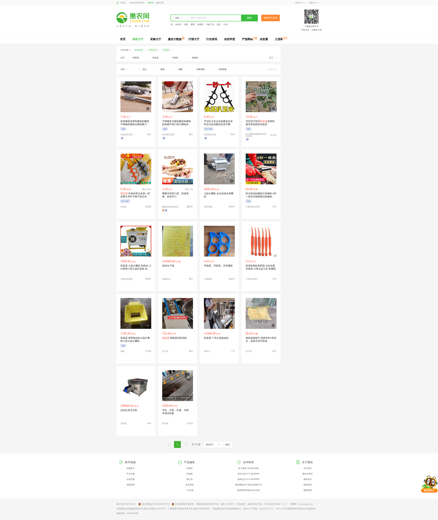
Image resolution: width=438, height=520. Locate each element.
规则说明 (308, 490)
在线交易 (130, 479)
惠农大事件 (307, 474)
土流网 (279, 39)
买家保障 (130, 485)
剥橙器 (136, 57)
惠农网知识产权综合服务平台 (248, 485)
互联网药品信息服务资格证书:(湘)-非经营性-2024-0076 (140, 509)
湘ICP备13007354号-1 (126, 504)
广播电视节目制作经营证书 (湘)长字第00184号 (189, 509)
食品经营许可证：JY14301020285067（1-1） (268, 504)
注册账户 (130, 468)
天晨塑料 (208, 279)
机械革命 (166, 279)
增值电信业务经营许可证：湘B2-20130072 (215, 504)
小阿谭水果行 (252, 279)
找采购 (189, 474)
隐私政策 (308, 485)
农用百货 (153, 50)
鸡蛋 (186, 24)
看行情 (189, 479)
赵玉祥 (249, 351)
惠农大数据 (175, 39)
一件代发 (189, 490)
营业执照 (241, 504)
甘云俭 (165, 351)
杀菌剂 (200, 24)
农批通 (264, 39)
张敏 (122, 351)
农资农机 (138, 50)
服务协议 (308, 479)
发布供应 (189, 485)
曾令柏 (165, 423)
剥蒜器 (155, 57)
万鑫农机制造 (126, 279)
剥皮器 (166, 50)
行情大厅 (194, 39)
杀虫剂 (178, 24)
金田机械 (208, 207)
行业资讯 (211, 39)
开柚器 (175, 57)
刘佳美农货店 (126, 134)
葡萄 (193, 24)
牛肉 (225, 24)
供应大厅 (137, 39)
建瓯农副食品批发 (170, 207)
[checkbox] (143, 69)
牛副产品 (210, 24)
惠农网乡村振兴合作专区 (248, 490)
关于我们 (308, 468)
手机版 (123, 3)
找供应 (189, 468)
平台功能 (130, 474)
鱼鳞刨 (195, 57)
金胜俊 (123, 423)
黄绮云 (207, 351)
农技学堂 (229, 39)
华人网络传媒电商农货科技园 (256, 135)
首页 (123, 39)
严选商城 (247, 39)
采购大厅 (155, 39)
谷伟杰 (123, 207)
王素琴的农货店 (253, 207)
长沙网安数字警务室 (184, 504)
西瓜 (219, 24)
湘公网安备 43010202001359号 (155, 504)
